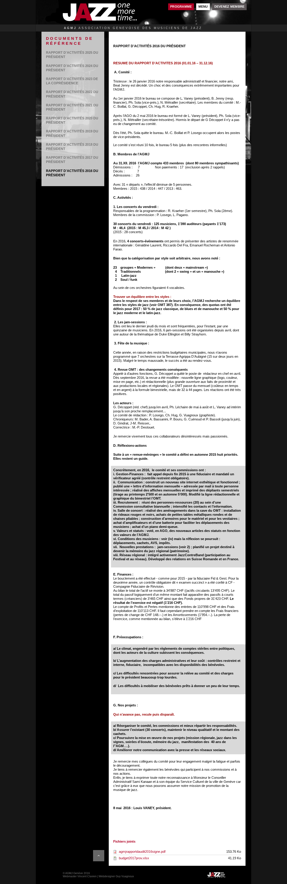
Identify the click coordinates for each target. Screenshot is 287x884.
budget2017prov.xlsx (134, 858)
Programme (181, 6)
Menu (203, 6)
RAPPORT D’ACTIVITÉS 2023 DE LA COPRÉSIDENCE (72, 81)
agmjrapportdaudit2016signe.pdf (142, 851)
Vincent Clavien (87, 876)
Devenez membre (229, 6)
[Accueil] (111, 12)
